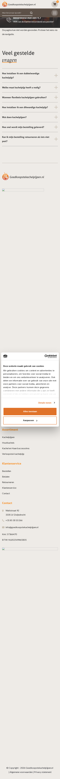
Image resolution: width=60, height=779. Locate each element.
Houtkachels (8, 442)
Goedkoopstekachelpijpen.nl (39, 767)
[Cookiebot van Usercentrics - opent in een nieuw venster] (44, 356)
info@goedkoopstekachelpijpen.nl (22, 527)
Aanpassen (28, 420)
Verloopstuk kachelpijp (13, 453)
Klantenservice (9, 487)
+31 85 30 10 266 (14, 520)
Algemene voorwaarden (21, 772)
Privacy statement (42, 772)
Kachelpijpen (8, 437)
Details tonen (44, 403)
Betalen (5, 476)
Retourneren (8, 482)
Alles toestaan (30, 411)
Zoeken (31, 13)
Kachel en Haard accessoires (15, 448)
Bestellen (6, 471)
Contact (6, 493)
